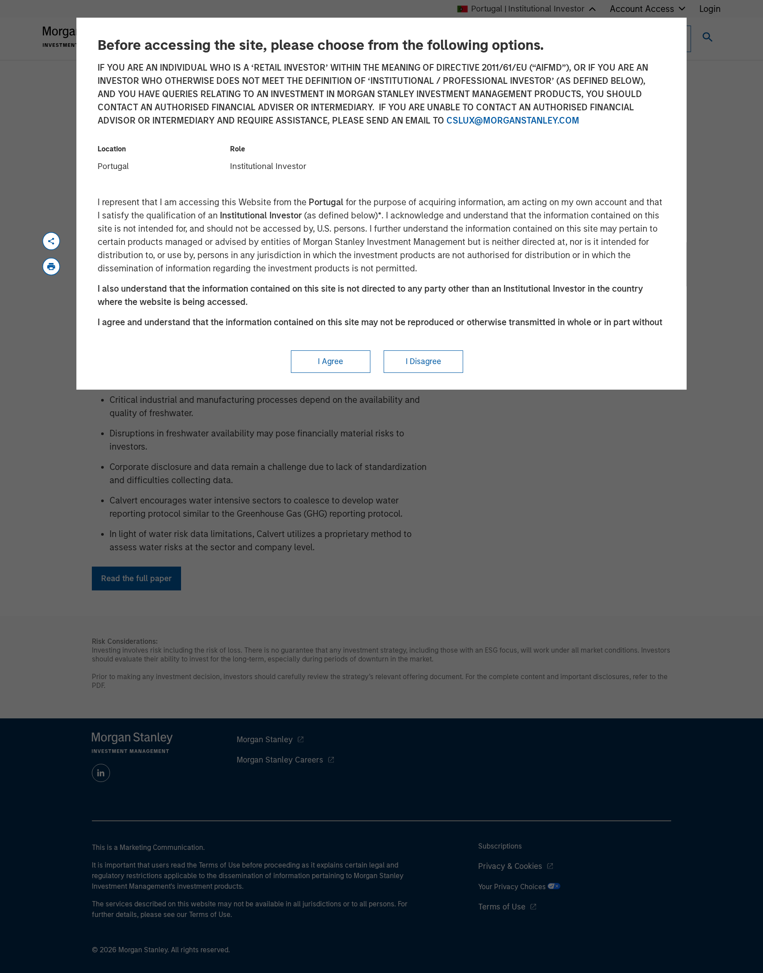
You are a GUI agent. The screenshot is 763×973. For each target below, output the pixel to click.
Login (710, 9)
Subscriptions (500, 846)
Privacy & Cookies (510, 866)
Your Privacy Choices (513, 887)
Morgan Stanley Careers (280, 760)
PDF (98, 685)
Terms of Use (501, 907)
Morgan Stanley (265, 739)
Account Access (642, 9)
